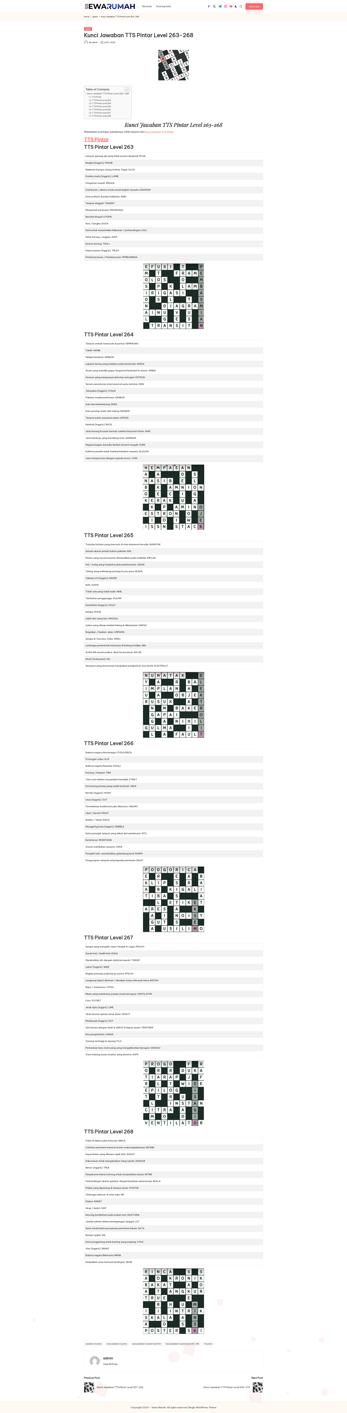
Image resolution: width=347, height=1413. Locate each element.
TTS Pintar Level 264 (101, 103)
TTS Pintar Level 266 (101, 109)
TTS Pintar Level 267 (101, 113)
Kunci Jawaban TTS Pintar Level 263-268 (108, 93)
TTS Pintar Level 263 (101, 100)
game (88, 29)
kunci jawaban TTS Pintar (159, 131)
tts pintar (208, 1344)
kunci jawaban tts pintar (117, 1344)
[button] (254, 6)
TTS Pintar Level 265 (101, 106)
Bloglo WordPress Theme (202, 1407)
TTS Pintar (96, 97)
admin (108, 1358)
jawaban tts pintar (94, 1344)
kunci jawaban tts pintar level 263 (146, 1344)
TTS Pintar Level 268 (101, 116)
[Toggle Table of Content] (126, 89)
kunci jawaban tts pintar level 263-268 (182, 1344)
